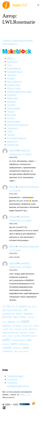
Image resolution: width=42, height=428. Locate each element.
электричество (23, 351)
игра (18, 322)
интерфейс (17, 326)
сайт (29, 339)
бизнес (19, 313)
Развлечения (13, 108)
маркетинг (32, 329)
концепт (5, 329)
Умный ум (12, 141)
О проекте (12, 379)
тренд (25, 347)
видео (15, 317)
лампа (11, 329)
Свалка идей (13, 121)
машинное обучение (10, 332)
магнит (24, 329)
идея (25, 321)
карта (30, 326)
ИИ (25, 309)
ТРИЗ (10, 131)
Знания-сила (13, 85)
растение (17, 336)
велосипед (7, 317)
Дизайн (11, 78)
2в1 (9, 306)
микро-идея (24, 332)
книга (36, 325)
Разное (10, 111)
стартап (7, 347)
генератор (31, 317)
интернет (6, 325)
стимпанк (17, 348)
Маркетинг (12, 98)
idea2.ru (11, 58)
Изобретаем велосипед (19, 91)
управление (7, 351)
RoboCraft (12, 61)
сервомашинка (24, 344)
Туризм (11, 135)
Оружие (11, 105)
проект (10, 336)
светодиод (5, 344)
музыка (32, 332)
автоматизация (8, 314)
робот (6, 339)
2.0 (3, 306)
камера (25, 326)
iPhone (34, 306)
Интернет (12, 95)
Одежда (11, 101)
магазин (18, 329)
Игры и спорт (14, 88)
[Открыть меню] (38, 5)
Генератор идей (15, 376)
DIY (29, 306)
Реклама (11, 115)
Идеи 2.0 (20, 5)
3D (13, 306)
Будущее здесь (15, 71)
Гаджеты (11, 75)
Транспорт (12, 128)
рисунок (34, 336)
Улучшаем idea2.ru (16, 138)
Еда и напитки (14, 81)
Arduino (23, 306)
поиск (4, 336)
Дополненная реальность (12, 310)
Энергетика (13, 145)
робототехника (18, 340)
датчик (4, 322)
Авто (9, 65)
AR (16, 306)
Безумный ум (14, 68)
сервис (13, 343)
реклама (26, 335)
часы (16, 351)
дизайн (11, 321)
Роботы (11, 118)
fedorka (13, 150)
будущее (28, 313)
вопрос (23, 317)
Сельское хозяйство (17, 125)
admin (12, 186)
